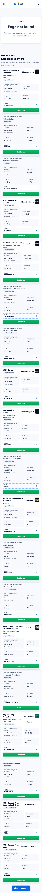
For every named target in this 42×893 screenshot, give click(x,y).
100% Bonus (7, 503)
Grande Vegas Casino (27, 412)
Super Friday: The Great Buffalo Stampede (13, 627)
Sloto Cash (30, 500)
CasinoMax (29, 804)
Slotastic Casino (27, 202)
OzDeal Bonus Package (12, 242)
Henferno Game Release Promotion (13, 499)
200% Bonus (8, 545)
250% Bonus (8, 370)
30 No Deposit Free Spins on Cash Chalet (11, 804)
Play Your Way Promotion (8, 716)
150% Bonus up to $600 (12, 459)
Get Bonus (21, 110)
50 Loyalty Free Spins (11, 763)
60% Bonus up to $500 (9, 76)
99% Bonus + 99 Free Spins (11, 632)
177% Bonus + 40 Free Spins (14, 289)
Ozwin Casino (28, 244)
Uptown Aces (29, 716)
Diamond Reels (28, 72)
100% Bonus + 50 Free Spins (10, 201)
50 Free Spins (8, 119)
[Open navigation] (3, 4)
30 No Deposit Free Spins (11, 846)
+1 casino (29, 722)
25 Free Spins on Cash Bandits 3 (9, 416)
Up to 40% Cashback (11, 161)
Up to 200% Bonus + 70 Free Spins (12, 721)
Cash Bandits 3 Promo (9, 411)
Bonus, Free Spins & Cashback (11, 71)
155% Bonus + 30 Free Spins (11, 246)
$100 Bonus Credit (10, 330)
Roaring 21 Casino (27, 846)
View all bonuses (21, 888)
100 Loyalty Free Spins (12, 675)
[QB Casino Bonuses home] (21, 4)
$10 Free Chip (8, 587)
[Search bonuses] (38, 4)
